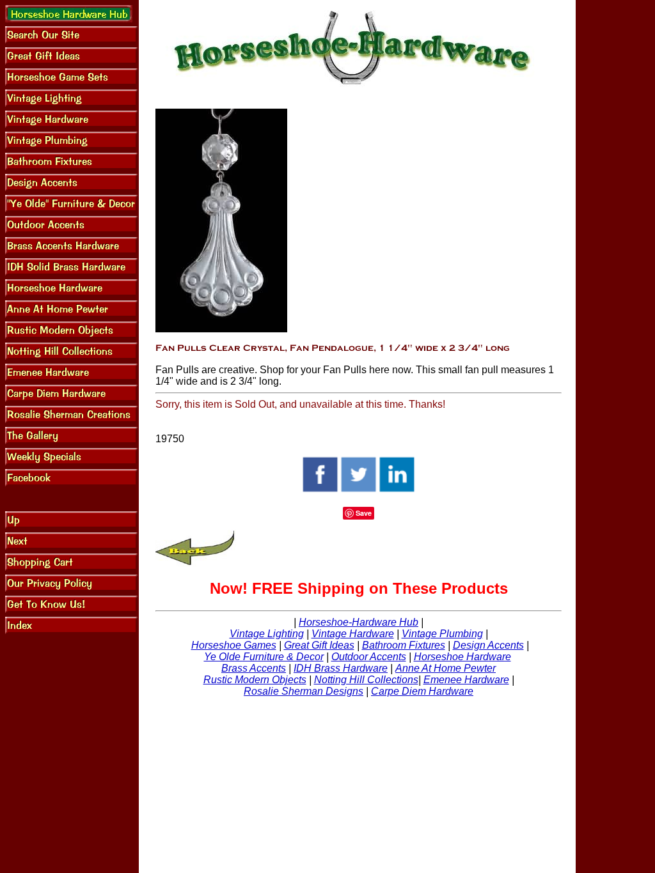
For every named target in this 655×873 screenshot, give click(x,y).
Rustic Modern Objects (254, 679)
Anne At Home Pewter (445, 668)
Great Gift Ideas (319, 645)
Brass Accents (253, 668)
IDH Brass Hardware (341, 668)
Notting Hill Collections (366, 679)
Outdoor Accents (368, 656)
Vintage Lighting (267, 633)
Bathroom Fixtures (403, 645)
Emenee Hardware (466, 679)
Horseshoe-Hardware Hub (358, 622)
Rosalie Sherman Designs (303, 691)
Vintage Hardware (353, 633)
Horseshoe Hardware (462, 656)
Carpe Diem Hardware (422, 691)
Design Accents (488, 645)
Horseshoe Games (233, 645)
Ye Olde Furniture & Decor (264, 656)
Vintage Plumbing (442, 633)
